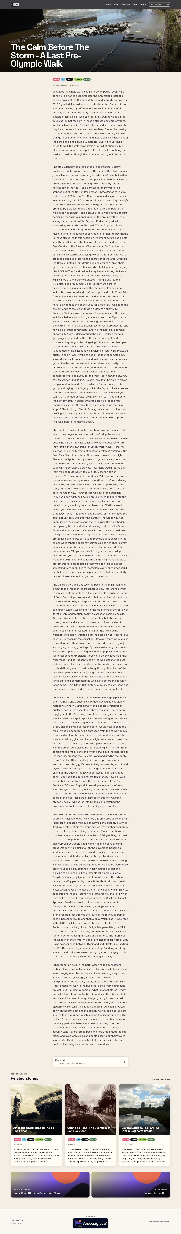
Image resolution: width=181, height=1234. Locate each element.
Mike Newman (61, 85)
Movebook (126, 4)
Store (143, 4)
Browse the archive (161, 1079)
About (136, 4)
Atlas (116, 4)
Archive (108, 4)
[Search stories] (168, 4)
